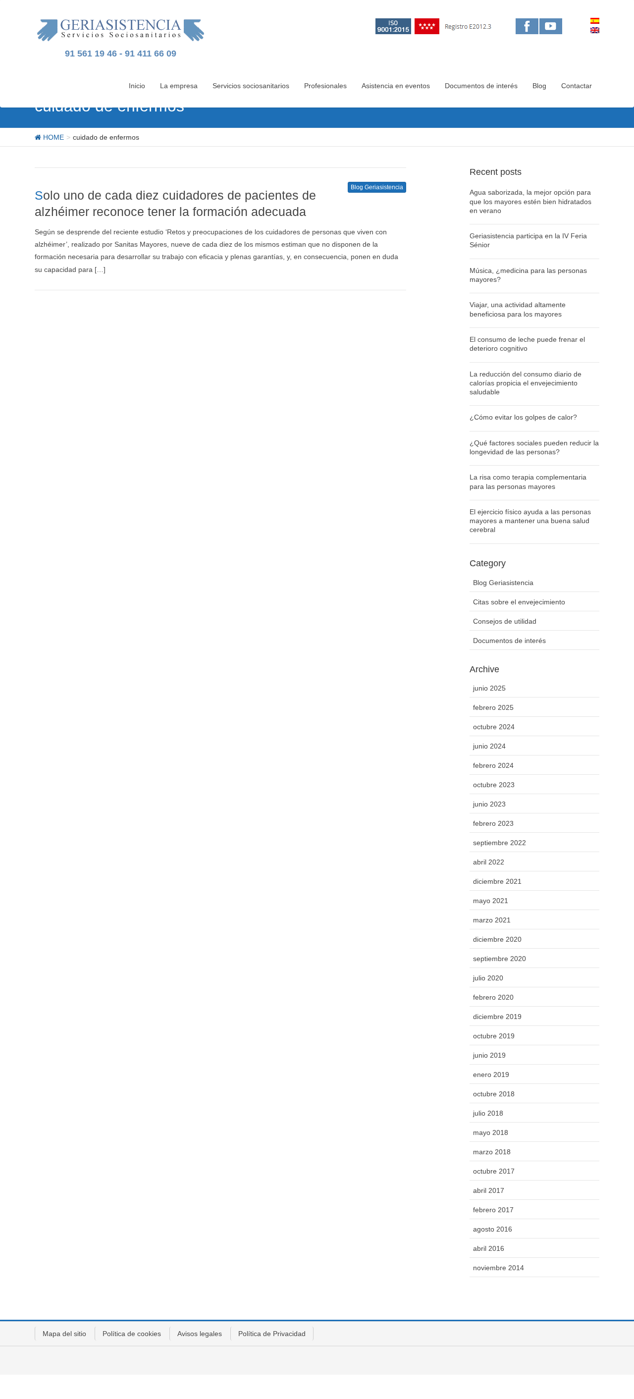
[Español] (594, 21)
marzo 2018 (492, 1152)
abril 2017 (488, 1190)
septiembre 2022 (499, 843)
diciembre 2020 (497, 939)
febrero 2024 (493, 765)
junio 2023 (489, 804)
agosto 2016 (492, 1229)
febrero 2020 (493, 997)
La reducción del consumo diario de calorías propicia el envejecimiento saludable (525, 383)
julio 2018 (488, 1113)
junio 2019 (489, 1055)
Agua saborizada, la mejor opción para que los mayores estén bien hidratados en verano (530, 201)
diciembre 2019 (497, 1017)
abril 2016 (488, 1248)
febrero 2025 (493, 707)
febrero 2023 (493, 823)
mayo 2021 (490, 901)
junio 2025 (489, 688)
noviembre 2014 (498, 1268)
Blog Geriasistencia (377, 187)
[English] (594, 30)
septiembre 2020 (499, 959)
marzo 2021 (492, 920)
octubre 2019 (494, 1036)
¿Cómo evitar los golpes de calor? (523, 417)
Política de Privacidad (272, 1334)
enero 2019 (491, 1074)
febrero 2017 (493, 1210)
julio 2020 (488, 978)
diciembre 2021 (497, 881)
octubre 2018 (494, 1094)
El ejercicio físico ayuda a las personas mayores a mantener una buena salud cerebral (530, 521)
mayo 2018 (490, 1132)
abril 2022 (488, 862)
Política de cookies (132, 1334)
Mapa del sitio (64, 1334)
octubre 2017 (494, 1171)
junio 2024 (489, 746)
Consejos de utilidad (504, 621)
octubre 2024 (494, 727)
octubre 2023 (494, 785)
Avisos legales (199, 1334)
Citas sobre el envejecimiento (519, 602)
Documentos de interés (509, 641)
